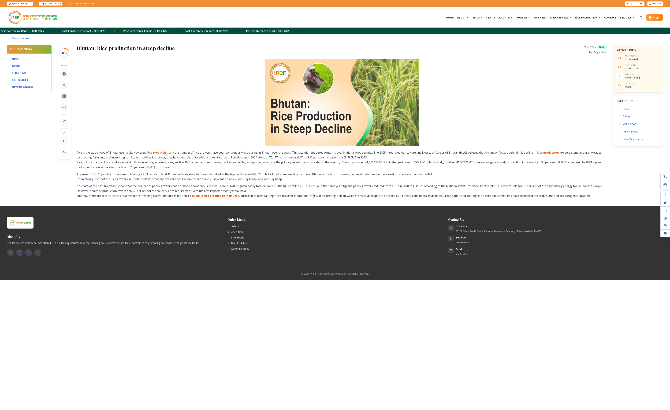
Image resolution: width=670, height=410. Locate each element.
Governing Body (240, 248)
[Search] (641, 17)
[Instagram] (665, 226)
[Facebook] (665, 195)
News (15, 58)
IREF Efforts (237, 237)
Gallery (16, 65)
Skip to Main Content (50, 3)
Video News (19, 72)
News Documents (22, 86)
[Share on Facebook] (64, 74)
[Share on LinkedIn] (64, 96)
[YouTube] (665, 233)
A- (628, 3)
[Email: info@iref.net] (665, 185)
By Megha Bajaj (598, 52)
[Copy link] (64, 121)
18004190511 (462, 242)
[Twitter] (665, 203)
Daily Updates (239, 243)
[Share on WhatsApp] (64, 107)
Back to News (21, 38)
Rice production (157, 152)
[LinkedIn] (665, 210)
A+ (640, 3)
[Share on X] (64, 85)
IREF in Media (20, 79)
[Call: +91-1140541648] (665, 177)
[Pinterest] (665, 218)
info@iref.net (462, 254)
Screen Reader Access (83, 3)
